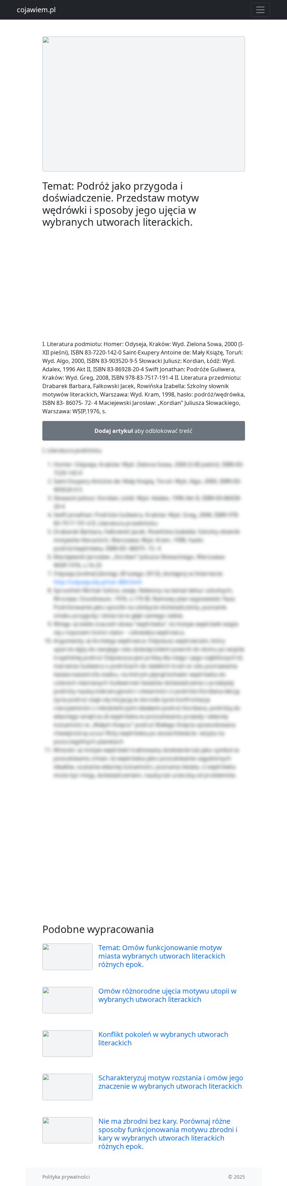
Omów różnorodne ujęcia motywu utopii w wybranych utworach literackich (167, 995)
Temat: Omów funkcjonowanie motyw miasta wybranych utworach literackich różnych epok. (161, 956)
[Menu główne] (260, 10)
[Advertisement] (143, 285)
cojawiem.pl (36, 9)
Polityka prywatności (66, 1176)
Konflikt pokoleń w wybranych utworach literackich (163, 1038)
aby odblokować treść (143, 431)
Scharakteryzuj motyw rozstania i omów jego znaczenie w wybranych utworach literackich (170, 1082)
